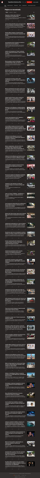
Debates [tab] (15, 12)
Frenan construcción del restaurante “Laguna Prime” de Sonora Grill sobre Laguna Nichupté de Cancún (13, 242)
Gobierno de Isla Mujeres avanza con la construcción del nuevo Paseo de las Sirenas (15, 355)
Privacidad (20, 473)
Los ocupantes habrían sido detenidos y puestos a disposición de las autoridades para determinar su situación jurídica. (15, 56)
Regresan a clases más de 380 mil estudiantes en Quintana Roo (12, 15)
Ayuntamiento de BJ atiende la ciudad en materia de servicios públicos (14, 43)
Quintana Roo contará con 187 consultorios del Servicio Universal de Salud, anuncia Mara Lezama (15, 271)
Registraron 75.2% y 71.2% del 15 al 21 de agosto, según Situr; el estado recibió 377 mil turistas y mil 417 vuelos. (14, 377)
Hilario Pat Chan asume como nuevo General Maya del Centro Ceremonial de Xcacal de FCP (15, 215)
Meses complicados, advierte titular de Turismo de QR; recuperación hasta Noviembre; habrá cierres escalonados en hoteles (14, 147)
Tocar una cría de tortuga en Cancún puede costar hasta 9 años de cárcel (15, 309)
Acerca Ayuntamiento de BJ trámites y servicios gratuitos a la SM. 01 (14, 118)
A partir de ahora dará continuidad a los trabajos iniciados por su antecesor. (15, 218)
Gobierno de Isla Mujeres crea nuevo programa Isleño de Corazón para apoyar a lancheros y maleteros (15, 137)
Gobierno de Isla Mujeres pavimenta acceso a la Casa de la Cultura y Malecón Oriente (15, 156)
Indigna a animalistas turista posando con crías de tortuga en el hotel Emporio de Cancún (15, 433)
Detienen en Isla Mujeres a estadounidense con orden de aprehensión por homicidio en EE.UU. (15, 109)
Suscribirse (29, 2)
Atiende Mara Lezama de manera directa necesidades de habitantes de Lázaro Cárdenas (14, 166)
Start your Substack (17, 475)
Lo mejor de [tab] (11, 12)
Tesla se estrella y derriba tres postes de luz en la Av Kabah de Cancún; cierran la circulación (15, 336)
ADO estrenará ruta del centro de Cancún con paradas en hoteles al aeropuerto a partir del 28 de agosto (15, 299)
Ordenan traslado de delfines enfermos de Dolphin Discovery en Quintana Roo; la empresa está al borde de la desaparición (14, 423)
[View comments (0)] (12, 21)
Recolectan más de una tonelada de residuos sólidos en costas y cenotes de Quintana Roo (15, 233)
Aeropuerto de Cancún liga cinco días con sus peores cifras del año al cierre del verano (15, 290)
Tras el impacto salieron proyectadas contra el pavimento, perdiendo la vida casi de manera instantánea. (15, 64)
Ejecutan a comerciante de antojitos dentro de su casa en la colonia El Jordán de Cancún (15, 413)
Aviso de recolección (28, 473)
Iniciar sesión (35, 2)
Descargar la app (23, 475)
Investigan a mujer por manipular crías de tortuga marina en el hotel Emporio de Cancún (15, 384)
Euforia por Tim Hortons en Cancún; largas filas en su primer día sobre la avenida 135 (15, 70)
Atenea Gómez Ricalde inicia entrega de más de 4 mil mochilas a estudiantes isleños (15, 24)
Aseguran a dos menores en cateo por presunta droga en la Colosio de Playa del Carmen (14, 185)
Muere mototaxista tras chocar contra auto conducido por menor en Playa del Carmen (15, 89)
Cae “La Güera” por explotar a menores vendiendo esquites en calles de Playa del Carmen (14, 403)
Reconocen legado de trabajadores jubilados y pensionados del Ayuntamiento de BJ (15, 175)
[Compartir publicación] (25, 2)
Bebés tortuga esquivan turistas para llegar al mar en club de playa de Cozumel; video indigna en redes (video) (15, 364)
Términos (23, 473)
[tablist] (11, 12)
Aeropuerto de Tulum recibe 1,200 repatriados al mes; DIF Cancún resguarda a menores (15, 80)
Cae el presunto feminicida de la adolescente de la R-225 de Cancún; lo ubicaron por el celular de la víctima (15, 205)
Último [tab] (7, 12)
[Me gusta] (5, 21)
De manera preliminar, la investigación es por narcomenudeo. (12, 188)
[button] (5, 5)
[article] (20, 18)
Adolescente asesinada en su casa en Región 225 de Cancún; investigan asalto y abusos (15, 224)
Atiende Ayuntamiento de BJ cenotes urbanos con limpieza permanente (13, 251)
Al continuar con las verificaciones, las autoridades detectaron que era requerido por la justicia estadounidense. (15, 112)
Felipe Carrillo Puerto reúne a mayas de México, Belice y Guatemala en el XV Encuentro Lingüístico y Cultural (14, 99)
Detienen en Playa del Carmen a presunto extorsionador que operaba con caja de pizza (15, 326)
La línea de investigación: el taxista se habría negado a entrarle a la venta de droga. (14, 198)
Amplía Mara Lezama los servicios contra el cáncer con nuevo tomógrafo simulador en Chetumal (15, 346)
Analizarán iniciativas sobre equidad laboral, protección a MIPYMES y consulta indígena (15, 261)
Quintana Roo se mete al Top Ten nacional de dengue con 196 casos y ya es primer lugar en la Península (15, 453)
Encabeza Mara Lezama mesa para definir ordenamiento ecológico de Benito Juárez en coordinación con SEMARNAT (15, 463)
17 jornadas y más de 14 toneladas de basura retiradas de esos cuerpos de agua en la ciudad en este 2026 (15, 254)
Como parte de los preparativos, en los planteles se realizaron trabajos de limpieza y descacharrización (15, 18)
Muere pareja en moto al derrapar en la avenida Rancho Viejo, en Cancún (14, 62)
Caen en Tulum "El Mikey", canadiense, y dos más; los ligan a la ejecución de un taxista (14, 195)
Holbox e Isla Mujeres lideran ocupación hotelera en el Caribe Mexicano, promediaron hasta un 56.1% (15, 374)
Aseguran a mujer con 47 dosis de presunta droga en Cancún (15, 317)
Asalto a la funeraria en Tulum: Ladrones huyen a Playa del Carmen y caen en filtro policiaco (15, 52)
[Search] (23, 2)
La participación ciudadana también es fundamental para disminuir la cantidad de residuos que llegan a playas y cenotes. (14, 235)
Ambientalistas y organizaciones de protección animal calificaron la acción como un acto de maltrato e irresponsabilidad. (14, 436)
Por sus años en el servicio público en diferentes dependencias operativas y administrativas (13, 178)
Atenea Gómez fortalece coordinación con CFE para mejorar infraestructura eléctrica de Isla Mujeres (15, 281)
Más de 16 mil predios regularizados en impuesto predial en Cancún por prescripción (14, 443)
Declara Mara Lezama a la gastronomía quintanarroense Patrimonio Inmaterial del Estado (15, 34)
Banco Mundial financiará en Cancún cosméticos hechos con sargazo (13, 394)
